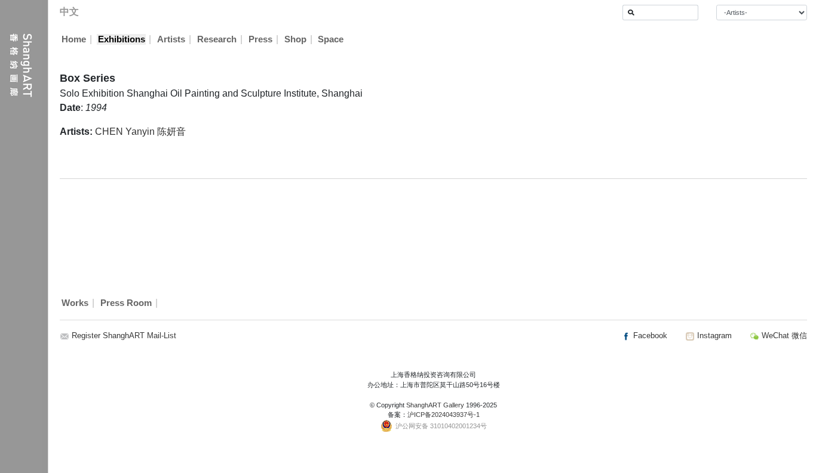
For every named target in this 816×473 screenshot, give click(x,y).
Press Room (126, 303)
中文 (69, 12)
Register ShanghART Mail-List (124, 335)
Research (217, 39)
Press (260, 39)
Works (75, 303)
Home (74, 39)
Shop (295, 39)
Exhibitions (121, 39)
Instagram (713, 335)
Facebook (649, 335)
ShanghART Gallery (435, 405)
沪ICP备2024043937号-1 (443, 414)
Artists (171, 39)
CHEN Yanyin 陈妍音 (140, 131)
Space (330, 39)
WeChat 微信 (783, 335)
